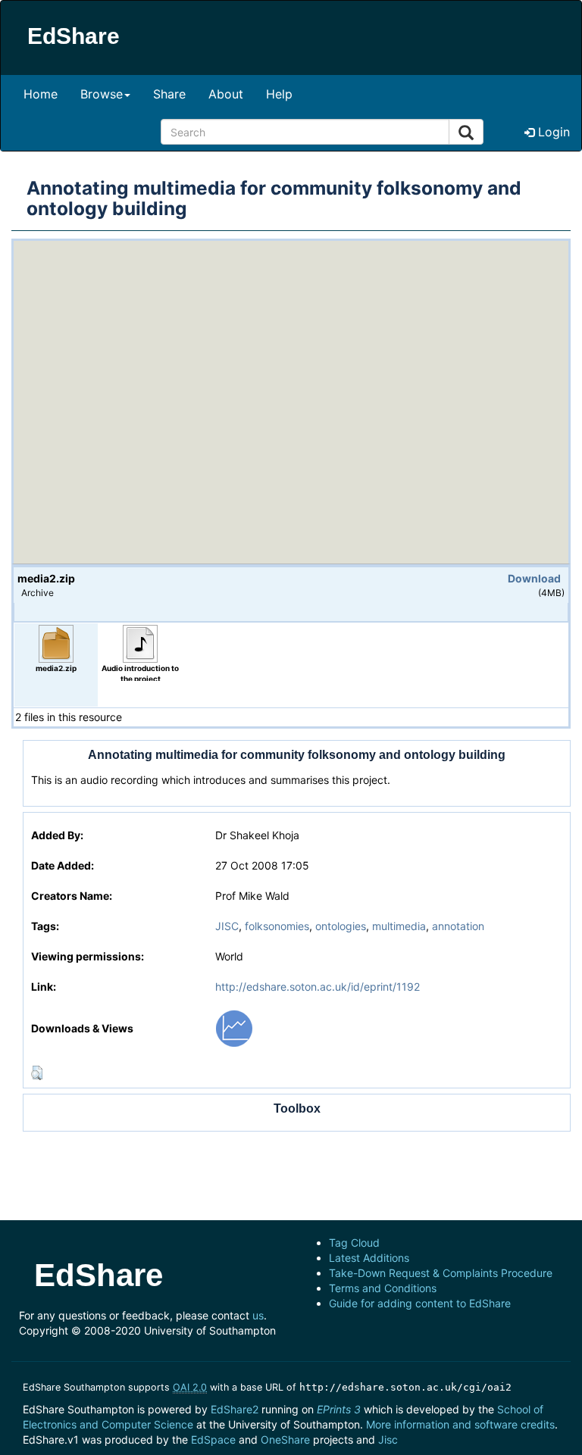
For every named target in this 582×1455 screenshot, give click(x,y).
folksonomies (277, 926)
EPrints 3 (339, 1409)
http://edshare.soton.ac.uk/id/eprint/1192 (317, 986)
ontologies (340, 926)
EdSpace (213, 1439)
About (225, 93)
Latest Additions (369, 1257)
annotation (458, 926)
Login (552, 131)
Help (279, 93)
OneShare (285, 1439)
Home (40, 93)
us (258, 1315)
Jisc (388, 1439)
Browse (101, 93)
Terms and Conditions (382, 1288)
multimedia (399, 926)
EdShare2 (234, 1409)
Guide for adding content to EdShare (420, 1303)
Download (534, 578)
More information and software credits (460, 1424)
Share (169, 93)
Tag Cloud (354, 1242)
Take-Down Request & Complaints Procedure (440, 1272)
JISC (227, 926)
